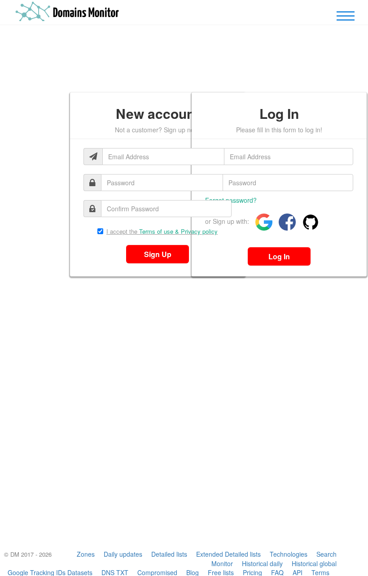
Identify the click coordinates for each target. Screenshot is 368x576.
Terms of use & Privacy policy (178, 231)
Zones (86, 554)
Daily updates (123, 554)
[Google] (261, 222)
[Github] (308, 222)
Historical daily (262, 563)
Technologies (288, 554)
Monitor (222, 563)
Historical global (314, 563)
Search (326, 554)
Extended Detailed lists (228, 554)
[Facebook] (285, 222)
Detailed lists (169, 554)
